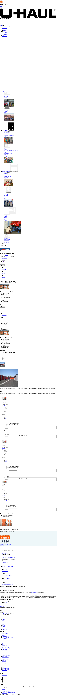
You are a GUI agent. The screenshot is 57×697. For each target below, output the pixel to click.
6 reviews (7, 569)
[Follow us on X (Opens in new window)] (2, 683)
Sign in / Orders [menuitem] (5, 33)
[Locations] (3, 25)
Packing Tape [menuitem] (6, 177)
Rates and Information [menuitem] (7, 132)
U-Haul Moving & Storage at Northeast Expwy (9, 548)
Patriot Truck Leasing (5, 649)
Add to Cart (6, 436)
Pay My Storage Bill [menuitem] (7, 154)
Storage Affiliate (4, 675)
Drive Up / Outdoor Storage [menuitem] (8, 153)
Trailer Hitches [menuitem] (6, 215)
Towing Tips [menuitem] (5, 111)
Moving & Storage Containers (7, 637)
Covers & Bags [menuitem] (6, 175)
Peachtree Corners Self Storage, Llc (7, 566)
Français (3, 619)
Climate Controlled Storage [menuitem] (8, 151)
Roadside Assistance (5, 624)
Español (3, 620)
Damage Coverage (4, 646)
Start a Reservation (6, 109)
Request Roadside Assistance (5, 617)
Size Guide (3, 405)
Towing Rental (4, 635)
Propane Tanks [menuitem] (6, 241)
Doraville (3, 246)
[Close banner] (1, 0)
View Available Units (5, 553)
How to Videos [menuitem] (6, 96)
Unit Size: (3, 357)
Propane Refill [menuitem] (6, 238)
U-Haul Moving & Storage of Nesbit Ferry (8, 575)
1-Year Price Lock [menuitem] (4, 28)
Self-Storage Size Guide (34, 592)
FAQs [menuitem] (5, 112)
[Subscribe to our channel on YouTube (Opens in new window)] (2, 684)
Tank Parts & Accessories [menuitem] (7, 242)
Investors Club (5, 658)
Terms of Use (4, 690)
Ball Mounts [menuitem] (5, 216)
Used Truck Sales (4, 645)
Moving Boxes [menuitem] (6, 173)
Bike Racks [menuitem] (5, 217)
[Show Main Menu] (1, 8)
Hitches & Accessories (5, 643)
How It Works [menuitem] (6, 195)
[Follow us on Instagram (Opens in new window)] (2, 679)
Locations (4, 693)
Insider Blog (5, 659)
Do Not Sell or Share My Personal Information (8, 692)
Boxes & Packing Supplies (13, 171)
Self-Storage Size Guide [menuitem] (7, 152)
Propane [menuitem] (3, 236)
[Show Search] (2, 25)
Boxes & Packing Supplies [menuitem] (6, 171)
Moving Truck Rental (5, 633)
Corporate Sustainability (5, 657)
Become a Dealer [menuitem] (4, 29)
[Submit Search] (9, 26)
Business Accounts (4, 642)
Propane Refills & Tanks (5, 647)
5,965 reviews (8, 578)
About (4, 654)
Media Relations (4, 660)
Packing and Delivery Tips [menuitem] (9, 135)
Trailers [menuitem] (3, 93)
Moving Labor (4, 644)
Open (1, 6)
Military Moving (4, 656)
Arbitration (3, 689)
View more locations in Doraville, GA (7, 584)
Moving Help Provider (5, 669)
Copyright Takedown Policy (6, 691)
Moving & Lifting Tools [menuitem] (7, 176)
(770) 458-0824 (4, 258)
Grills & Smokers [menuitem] (6, 240)
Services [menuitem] (5, 196)
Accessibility (4, 628)
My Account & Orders (5, 625)
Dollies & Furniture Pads (5, 636)
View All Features (2, 348)
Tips (2, 627)
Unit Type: (3, 359)
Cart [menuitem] (4, 31)
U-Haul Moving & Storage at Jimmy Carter (8, 557)
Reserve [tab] (6, 418)
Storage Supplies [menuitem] (6, 156)
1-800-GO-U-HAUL (5, 613)
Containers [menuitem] (5, 130)
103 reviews (6, 255)
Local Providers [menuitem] (6, 194)
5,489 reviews (8, 560)
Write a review (2, 606)
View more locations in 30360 (6, 583)
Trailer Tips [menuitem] (5, 97)
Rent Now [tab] (6, 417)
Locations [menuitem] (4, 30)
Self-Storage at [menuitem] (7, 149)
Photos (3, 261)
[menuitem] (30, 109)
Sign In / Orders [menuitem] (4, 32)
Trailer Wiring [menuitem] (6, 220)
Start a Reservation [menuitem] (6, 95)
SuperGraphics (4, 661)
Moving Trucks (4, 269)
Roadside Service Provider (6, 671)
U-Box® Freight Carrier (5, 668)
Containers (10, 130)
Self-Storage (3, 265)
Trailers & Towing (4, 273)
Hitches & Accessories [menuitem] (5, 213)
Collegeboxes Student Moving (6, 648)
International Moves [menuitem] (7, 134)
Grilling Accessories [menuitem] (7, 239)
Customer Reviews (4, 629)
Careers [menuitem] (3, 35)
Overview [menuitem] (5, 193)
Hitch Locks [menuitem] (5, 219)
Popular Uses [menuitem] (6, 133)
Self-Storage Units (4, 638)
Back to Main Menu (7, 131)
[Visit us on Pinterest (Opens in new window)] (2, 680)
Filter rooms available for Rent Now (6, 361)
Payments (3, 626)
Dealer (3, 667)
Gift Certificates (4, 650)
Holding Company (6, 655)
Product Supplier (4, 670)
